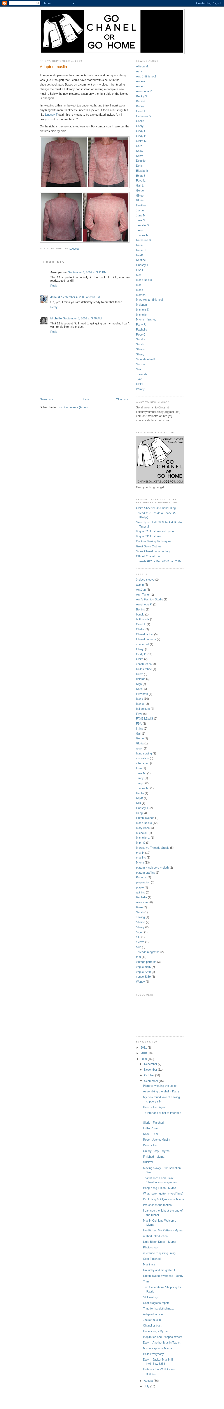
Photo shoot (150, 1247)
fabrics (140, 703)
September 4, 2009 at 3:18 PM (80, 297)
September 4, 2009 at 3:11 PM (87, 272)
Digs (139, 684)
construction (144, 664)
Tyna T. (140, 379)
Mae (139, 275)
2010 (144, 1053)
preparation (143, 882)
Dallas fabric (144, 669)
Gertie (140, 190)
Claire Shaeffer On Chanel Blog (156, 508)
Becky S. (142, 96)
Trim (146, 1281)
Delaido (140, 160)
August (149, 1380)
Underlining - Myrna (155, 1331)
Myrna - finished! (146, 319)
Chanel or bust (152, 1325)
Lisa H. (140, 270)
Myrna (140, 862)
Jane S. (141, 220)
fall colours (143, 708)
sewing (140, 917)
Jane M (55, 297)
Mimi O (140, 842)
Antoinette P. (144, 91)
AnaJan (141, 589)
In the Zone (150, 1128)
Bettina (140, 101)
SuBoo (140, 364)
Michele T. (142, 309)
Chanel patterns (146, 639)
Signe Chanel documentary (153, 551)
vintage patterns (146, 961)
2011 (144, 1047)
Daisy (139, 151)
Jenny (140, 778)
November (151, 1069)
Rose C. (141, 334)
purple (140, 887)
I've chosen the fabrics (157, 1205)
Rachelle (141, 329)
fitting (139, 728)
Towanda (141, 374)
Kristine (141, 260)
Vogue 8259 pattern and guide (155, 531)
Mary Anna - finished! (149, 299)
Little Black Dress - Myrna (159, 1241)
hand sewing (144, 753)
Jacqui (140, 210)
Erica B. (141, 175)
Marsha (140, 295)
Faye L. (141, 180)
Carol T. (141, 111)
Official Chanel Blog (148, 556)
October (149, 1075)
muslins (141, 857)
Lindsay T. (142, 265)
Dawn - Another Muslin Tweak (161, 1342)
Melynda (141, 304)
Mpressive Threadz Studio (152, 847)
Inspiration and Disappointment (162, 1337)
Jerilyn (140, 230)
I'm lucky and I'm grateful (159, 1270)
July (147, 1386)
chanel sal (142, 644)
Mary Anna (143, 828)
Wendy (140, 389)
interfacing (142, 763)
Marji (139, 284)
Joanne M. (142, 235)
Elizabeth (142, 170)
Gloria (140, 200)
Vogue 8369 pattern (148, 536)
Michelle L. (143, 837)
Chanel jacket (144, 634)
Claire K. (141, 140)
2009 (144, 1059)
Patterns (141, 877)
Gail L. (140, 185)
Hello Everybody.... (155, 1354)
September (151, 1081)
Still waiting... (151, 1297)
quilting (140, 892)
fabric (139, 698)
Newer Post (47, 399)
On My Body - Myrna (156, 1151)
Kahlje (140, 793)
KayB (139, 255)
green (139, 748)
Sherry (140, 354)
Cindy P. (141, 136)
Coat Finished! (152, 1258)
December (151, 1064)
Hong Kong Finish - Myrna (159, 1188)
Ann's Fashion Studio (149, 599)
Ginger (140, 195)
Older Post (123, 399)
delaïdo (140, 679)
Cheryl (140, 126)
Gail (138, 733)
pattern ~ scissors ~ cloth (152, 867)
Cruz (139, 145)
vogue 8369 (143, 976)
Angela (140, 81)
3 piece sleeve (145, 579)
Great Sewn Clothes (148, 546)
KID (138, 803)
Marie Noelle (144, 279)
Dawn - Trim (150, 1145)
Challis (140, 121)
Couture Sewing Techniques (153, 541)
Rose (139, 907)
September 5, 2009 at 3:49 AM (82, 318)
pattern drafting (145, 872)
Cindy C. (141, 131)
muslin (140, 852)
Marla (139, 289)
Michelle (56, 318)
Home (85, 399)
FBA (139, 723)
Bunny (140, 106)
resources (142, 902)
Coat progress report (156, 1302)
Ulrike (139, 384)
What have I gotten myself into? (163, 1193)
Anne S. (141, 86)
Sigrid (139, 932)
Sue (138, 369)
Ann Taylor (143, 594)
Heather (141, 205)
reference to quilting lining (159, 1253)
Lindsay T (51, 114)
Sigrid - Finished (153, 1122)
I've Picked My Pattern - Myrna (162, 1230)
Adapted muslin (153, 1314)
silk (138, 937)
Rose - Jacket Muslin (156, 1139)
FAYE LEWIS (144, 718)
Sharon (140, 349)
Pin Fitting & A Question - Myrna (163, 1199)
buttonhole (142, 619)
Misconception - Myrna (157, 1348)
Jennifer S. (143, 225)
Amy (139, 71)
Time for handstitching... (158, 1308)
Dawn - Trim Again (154, 1107)
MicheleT (142, 833)
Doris (139, 165)
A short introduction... (156, 1236)
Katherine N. (144, 240)
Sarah (140, 344)
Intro (139, 768)
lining (139, 813)
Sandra (140, 339)
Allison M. (142, 66)
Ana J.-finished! (146, 76)
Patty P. (141, 324)
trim (138, 956)
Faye (139, 713)
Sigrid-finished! (145, 359)
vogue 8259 (143, 972)
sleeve (140, 942)
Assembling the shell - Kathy (161, 1091)
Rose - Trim (150, 1134)
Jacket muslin (152, 1320)
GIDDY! (148, 1162)
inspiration (142, 758)
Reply (54, 285)
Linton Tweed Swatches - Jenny (163, 1275)
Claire (139, 659)
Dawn (139, 156)
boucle (140, 614)
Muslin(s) (149, 1264)
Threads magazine (147, 952)
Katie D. (141, 250)
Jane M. (141, 215)
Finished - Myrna (153, 1156)
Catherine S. (144, 116)
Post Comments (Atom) (73, 407)
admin (140, 584)
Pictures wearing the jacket (160, 1085)
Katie (139, 245)
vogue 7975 (143, 966)
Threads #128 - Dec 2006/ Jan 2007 (158, 561)
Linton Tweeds (145, 817)
